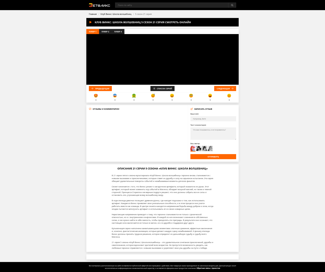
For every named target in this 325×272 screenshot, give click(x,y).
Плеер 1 (92, 31)
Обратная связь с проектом (208, 268)
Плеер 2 (105, 31)
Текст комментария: (198, 125)
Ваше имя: (194, 114)
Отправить (213, 156)
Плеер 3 (118, 31)
